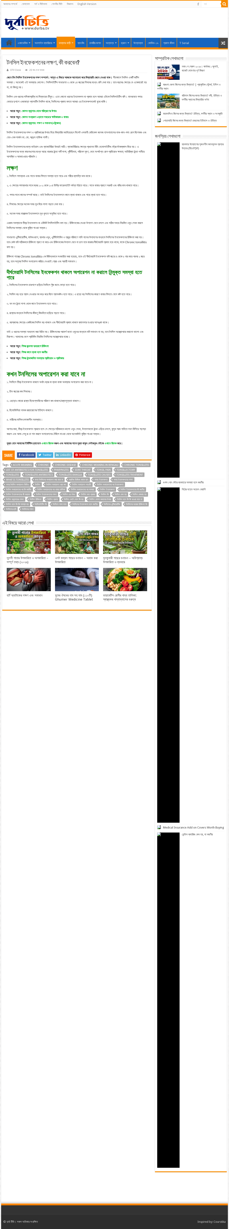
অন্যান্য (110, 43)
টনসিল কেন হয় (121, 494)
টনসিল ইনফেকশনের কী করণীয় (132, 489)
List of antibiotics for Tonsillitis (27, 469)
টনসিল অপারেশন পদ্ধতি (81, 484)
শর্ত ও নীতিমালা (40, 4)
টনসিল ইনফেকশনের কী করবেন (18, 494)
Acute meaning (22, 465)
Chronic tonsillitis (136, 465)
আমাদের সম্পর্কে (10, 4)
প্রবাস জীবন (168, 43)
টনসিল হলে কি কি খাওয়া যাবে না (129, 499)
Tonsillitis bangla (70, 474)
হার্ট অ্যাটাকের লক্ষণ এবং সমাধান (24, 595)
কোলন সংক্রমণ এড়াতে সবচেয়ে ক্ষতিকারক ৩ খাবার (45, 117)
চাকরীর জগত (95, 43)
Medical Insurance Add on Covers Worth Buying (193, 827)
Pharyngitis (61, 469)
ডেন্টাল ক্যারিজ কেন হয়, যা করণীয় (197, 834)
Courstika (220, 1221)
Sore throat (83, 469)
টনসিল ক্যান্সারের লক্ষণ (15, 499)
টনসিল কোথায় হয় (139, 494)
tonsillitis (12, 474)
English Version (87, 4)
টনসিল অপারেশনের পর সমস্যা (82, 489)
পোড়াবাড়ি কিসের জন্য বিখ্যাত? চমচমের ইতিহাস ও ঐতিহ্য (190, 120)
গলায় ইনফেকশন (101, 479)
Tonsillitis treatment (130, 474)
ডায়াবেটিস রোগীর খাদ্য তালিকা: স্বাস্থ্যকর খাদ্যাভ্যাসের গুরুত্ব (120, 597)
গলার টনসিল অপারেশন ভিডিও (17, 484)
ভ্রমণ (123, 43)
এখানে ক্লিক (47, 443)
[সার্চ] (224, 4)
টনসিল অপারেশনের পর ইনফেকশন (110, 484)
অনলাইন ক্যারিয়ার (43, 43)
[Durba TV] (26, 22)
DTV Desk (15, 70)
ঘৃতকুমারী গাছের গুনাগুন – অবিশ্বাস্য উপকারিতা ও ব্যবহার (123, 560)
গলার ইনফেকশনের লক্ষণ (123, 479)
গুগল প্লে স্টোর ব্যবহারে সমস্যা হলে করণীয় (183, 482)
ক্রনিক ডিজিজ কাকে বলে (78, 479)
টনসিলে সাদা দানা (59, 504)
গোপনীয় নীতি (56, 4)
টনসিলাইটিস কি (41, 504)
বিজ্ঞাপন (70, 4)
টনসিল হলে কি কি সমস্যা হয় (17, 504)
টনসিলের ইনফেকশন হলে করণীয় (85, 504)
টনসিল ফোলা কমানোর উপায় (100, 499)
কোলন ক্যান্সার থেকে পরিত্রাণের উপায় (39, 111)
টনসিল (37, 484)
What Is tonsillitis (17, 479)
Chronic (43, 465)
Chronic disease (65, 465)
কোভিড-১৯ (153, 43)
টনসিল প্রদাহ (52, 499)
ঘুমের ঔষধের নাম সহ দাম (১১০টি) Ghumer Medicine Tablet (74, 597)
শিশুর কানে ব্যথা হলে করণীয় (34, 352)
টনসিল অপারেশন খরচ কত (56, 484)
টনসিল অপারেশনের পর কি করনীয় (18, 489)
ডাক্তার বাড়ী (64, 43)
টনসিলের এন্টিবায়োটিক (112, 504)
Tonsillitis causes (99, 474)
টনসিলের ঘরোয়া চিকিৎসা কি (136, 504)
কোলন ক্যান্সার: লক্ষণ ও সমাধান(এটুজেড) (41, 123)
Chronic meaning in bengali (100, 465)
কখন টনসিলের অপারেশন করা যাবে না (49, 479)
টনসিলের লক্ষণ (28, 509)
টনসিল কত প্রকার (88, 494)
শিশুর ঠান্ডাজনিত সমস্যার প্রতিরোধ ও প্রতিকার (43, 358)
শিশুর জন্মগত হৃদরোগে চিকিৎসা (35, 346)
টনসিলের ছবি (11, 509)
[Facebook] (198, 4)
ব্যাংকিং (81, 43)
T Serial (184, 43)
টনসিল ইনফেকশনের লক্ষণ (46, 494)
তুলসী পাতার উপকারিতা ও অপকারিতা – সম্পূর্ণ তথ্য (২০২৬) (27, 560)
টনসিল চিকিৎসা (35, 499)
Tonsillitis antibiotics (39, 474)
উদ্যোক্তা (138, 43)
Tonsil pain (104, 469)
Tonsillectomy (126, 469)
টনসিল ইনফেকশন (107, 489)
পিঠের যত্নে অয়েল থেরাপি (194, 489)
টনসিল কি (105, 494)
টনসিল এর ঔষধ (69, 494)
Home (9, 42)
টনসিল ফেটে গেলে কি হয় (73, 499)
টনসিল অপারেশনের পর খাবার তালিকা (51, 489)
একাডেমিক (23, 43)
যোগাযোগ (26, 4)
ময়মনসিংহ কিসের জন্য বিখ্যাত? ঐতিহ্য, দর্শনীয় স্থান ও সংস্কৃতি (193, 113)
